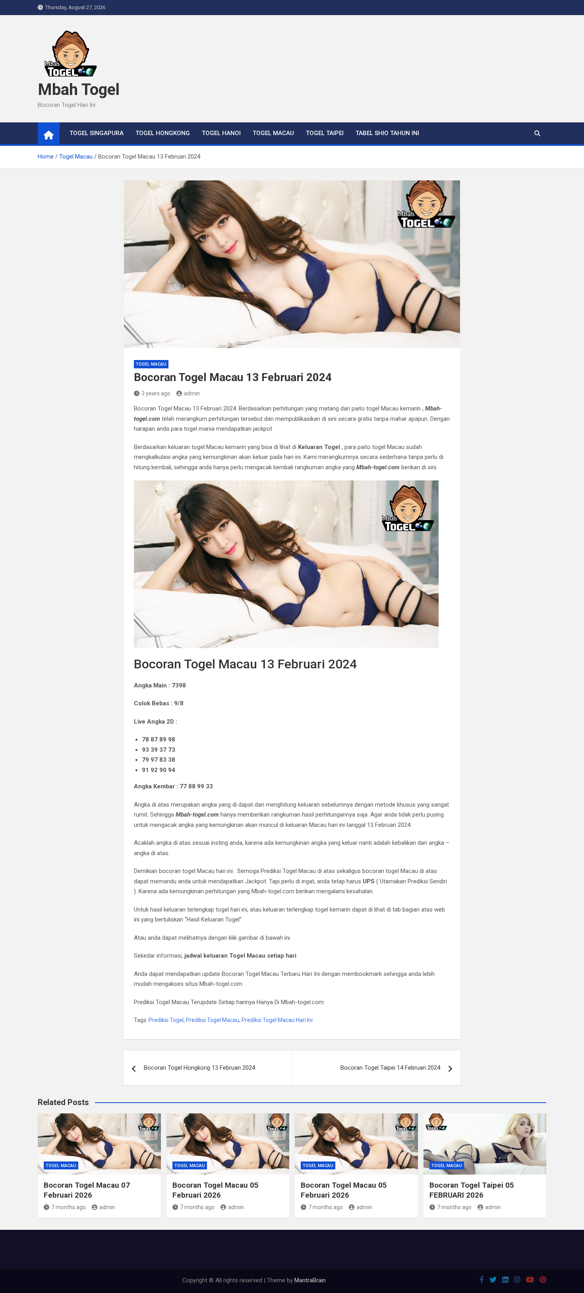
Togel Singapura (97, 133)
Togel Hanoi (221, 133)
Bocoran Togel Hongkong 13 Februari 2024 (199, 1067)
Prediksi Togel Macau (212, 1020)
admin (192, 393)
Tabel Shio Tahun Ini (387, 133)
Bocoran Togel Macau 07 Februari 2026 (87, 1190)
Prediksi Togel (166, 1020)
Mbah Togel (79, 89)
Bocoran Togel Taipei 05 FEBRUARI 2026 (471, 1190)
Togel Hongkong (162, 133)
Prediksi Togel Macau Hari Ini (277, 1020)
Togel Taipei (325, 133)
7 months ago (68, 1207)
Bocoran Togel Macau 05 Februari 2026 (215, 1190)
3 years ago (155, 393)
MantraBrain (310, 1280)
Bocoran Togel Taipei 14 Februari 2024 (390, 1067)
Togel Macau (273, 133)
